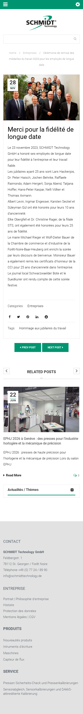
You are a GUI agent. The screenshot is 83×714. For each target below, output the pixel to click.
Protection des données (19, 611)
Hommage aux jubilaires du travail (42, 328)
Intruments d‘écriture (17, 647)
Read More (13, 475)
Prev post (29, 347)
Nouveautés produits (17, 640)
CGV (32, 617)
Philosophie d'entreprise (32, 599)
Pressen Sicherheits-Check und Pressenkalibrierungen (40, 683)
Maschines (11, 653)
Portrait (8, 599)
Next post (54, 347)
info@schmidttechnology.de (22, 576)
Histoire (8, 605)
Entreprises (30, 52)
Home (12, 52)
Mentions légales (15, 617)
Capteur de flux (13, 659)
